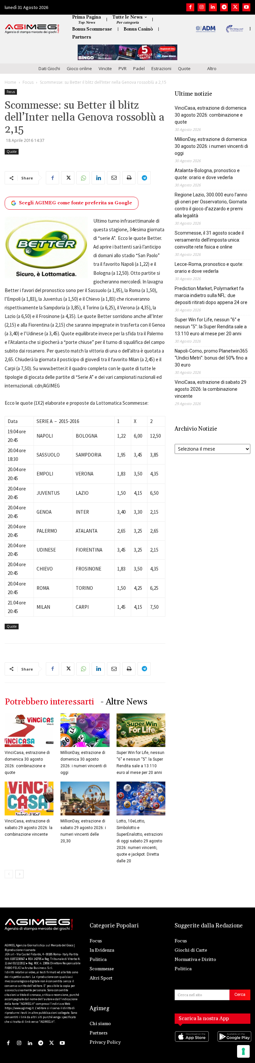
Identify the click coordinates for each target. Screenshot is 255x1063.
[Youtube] (246, 7)
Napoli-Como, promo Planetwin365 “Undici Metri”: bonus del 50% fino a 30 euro (211, 358)
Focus (28, 82)
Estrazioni (161, 68)
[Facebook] (190, 7)
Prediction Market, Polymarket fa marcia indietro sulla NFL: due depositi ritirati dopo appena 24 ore (211, 295)
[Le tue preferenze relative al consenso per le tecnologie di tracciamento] (243, 1051)
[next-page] (19, 874)
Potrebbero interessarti (49, 702)
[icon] (191, 1043)
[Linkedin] (213, 7)
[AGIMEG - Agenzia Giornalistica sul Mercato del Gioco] (32, 29)
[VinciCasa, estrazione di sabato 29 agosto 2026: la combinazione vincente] (29, 798)
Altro (211, 68)
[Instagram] (202, 7)
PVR (123, 68)
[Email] (113, 177)
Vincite (105, 68)
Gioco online (79, 68)
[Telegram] (224, 7)
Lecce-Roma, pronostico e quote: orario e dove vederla (209, 268)
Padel (139, 68)
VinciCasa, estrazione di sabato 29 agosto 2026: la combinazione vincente (28, 828)
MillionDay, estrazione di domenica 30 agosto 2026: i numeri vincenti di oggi (211, 146)
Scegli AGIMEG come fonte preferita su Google (75, 203)
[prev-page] (9, 874)
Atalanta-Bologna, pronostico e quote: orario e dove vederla (207, 174)
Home (10, 82)
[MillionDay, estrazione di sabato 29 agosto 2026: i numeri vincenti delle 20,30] (84, 798)
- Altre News (124, 702)
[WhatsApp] (83, 177)
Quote (184, 68)
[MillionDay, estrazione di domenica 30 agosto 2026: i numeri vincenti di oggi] (84, 730)
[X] (235, 7)
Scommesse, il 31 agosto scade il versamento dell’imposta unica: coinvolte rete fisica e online (209, 240)
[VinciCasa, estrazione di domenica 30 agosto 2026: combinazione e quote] (29, 730)
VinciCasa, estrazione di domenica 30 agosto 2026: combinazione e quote (210, 115)
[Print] (128, 177)
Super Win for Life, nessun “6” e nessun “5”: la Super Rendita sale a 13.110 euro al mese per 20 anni (211, 326)
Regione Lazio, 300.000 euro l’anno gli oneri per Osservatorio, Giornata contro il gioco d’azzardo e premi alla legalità (211, 205)
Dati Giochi (49, 68)
